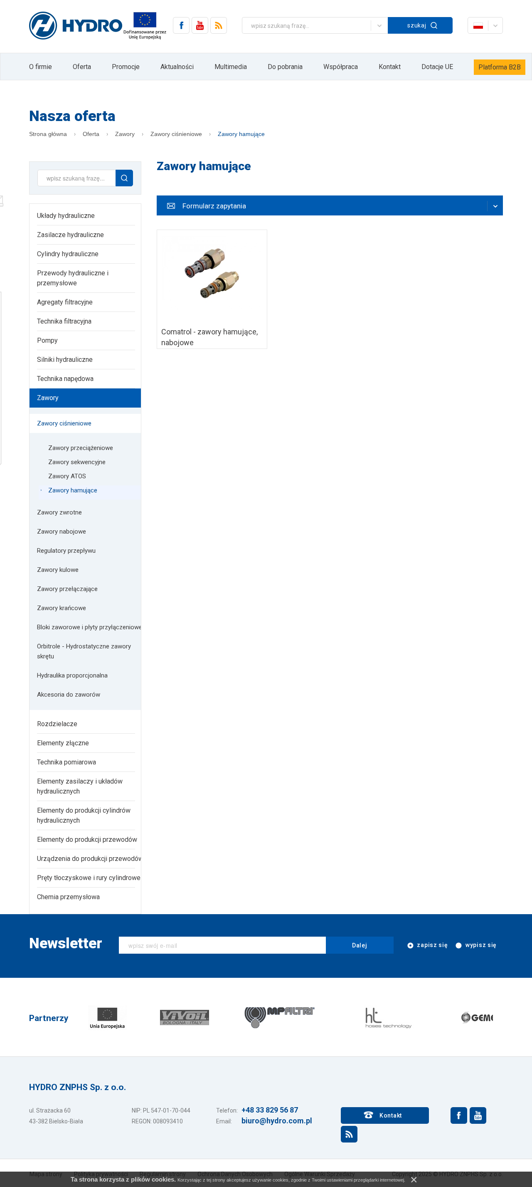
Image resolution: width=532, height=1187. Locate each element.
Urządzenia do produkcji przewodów (90, 859)
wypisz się (480, 945)
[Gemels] (483, 1017)
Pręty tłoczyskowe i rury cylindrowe (88, 878)
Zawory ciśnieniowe (176, 134)
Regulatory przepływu (66, 550)
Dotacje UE (437, 67)
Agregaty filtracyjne (65, 302)
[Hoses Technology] (387, 1017)
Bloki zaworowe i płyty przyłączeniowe (89, 627)
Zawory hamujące (241, 134)
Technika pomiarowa (66, 762)
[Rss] (218, 25)
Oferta (82, 67)
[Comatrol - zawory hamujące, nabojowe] (212, 289)
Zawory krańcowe (61, 608)
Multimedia (230, 67)
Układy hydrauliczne (66, 216)
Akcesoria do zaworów (68, 694)
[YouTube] (200, 25)
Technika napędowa (65, 379)
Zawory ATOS (67, 476)
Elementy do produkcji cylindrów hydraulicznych (84, 815)
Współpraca (340, 67)
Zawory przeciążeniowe (80, 448)
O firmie (40, 67)
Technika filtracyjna (64, 321)
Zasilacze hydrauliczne (70, 235)
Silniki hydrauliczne (65, 360)
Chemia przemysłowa (68, 897)
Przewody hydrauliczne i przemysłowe (72, 278)
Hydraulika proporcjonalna (72, 675)
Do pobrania (285, 67)
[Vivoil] (184, 1017)
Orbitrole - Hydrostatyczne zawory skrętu (84, 651)
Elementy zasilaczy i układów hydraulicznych (80, 786)
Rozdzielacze (57, 724)
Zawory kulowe (58, 570)
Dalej (359, 945)
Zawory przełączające (67, 589)
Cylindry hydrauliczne (68, 254)
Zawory (125, 134)
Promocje (126, 67)
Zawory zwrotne (59, 512)
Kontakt (390, 67)
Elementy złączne (63, 743)
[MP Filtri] (279, 1017)
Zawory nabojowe (61, 531)
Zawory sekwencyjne (77, 462)
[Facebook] (181, 25)
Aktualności (177, 67)
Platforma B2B (499, 67)
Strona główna (48, 134)
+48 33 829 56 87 (269, 1109)
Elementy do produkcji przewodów (87, 839)
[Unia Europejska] (107, 1017)
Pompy (47, 340)
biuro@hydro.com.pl (276, 1120)
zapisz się (432, 945)
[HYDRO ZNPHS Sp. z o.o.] (75, 26)
